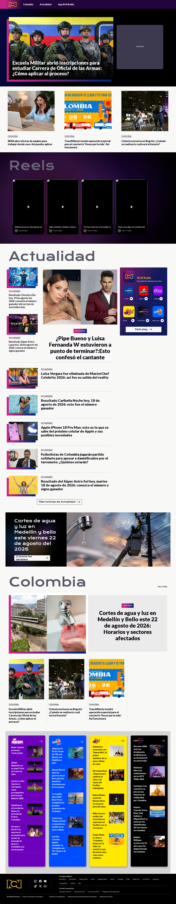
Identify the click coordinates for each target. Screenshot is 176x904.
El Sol (128, 879)
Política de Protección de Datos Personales (82, 896)
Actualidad (45, 4)
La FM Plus (146, 879)
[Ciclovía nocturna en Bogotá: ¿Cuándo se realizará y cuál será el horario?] (144, 111)
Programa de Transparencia (110, 891)
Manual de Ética (80, 891)
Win (79, 883)
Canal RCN (62, 879)
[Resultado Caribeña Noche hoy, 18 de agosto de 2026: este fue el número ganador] (23, 404)
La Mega (120, 879)
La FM (93, 879)
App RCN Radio (66, 4)
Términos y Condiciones (57, 896)
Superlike (156, 879)
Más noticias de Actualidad (57, 501)
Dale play (141, 329)
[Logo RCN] (14, 884)
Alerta (112, 879)
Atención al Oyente (65, 891)
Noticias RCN (83, 879)
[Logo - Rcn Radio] (12, 4)
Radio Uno (136, 879)
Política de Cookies (106, 896)
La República (63, 883)
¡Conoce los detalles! (24, 558)
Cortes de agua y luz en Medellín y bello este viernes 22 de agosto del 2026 (35, 535)
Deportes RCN (102, 879)
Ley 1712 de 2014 (93, 891)
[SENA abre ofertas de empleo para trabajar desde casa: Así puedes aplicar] (31, 111)
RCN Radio (72, 879)
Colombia (28, 4)
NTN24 (73, 883)
